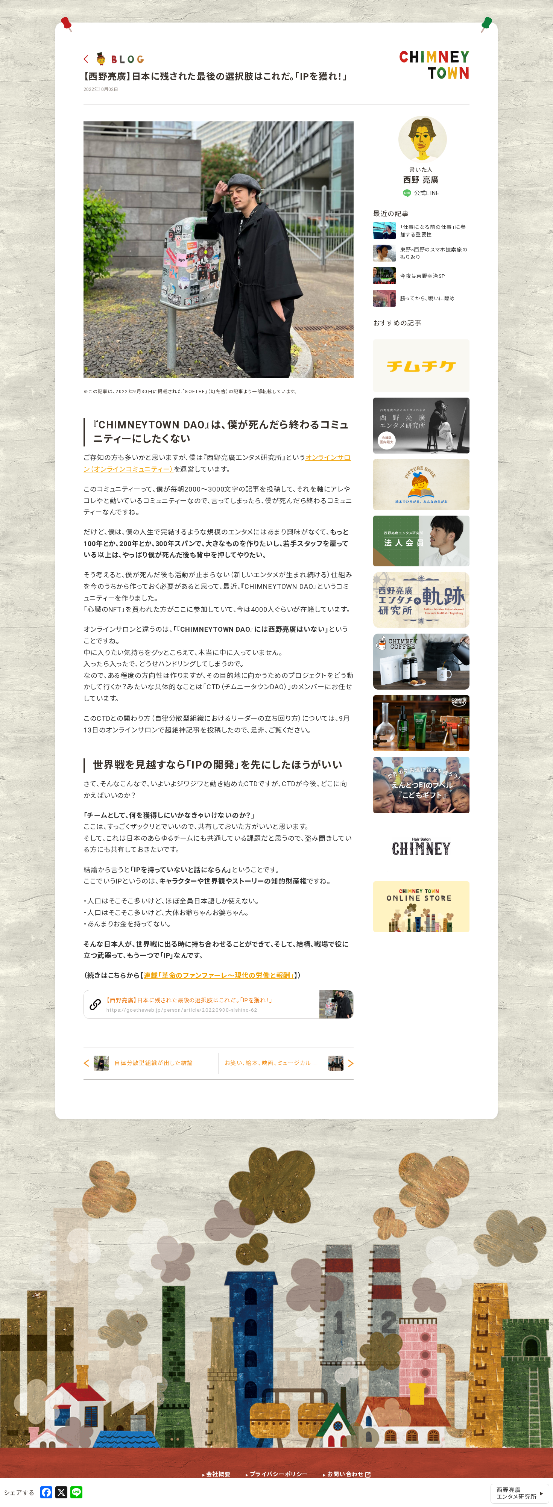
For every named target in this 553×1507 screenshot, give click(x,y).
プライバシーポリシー (279, 1474)
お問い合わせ (345, 1474)
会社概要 (218, 1474)
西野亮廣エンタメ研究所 (517, 1493)
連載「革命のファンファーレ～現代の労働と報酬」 (219, 975)
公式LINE (427, 193)
